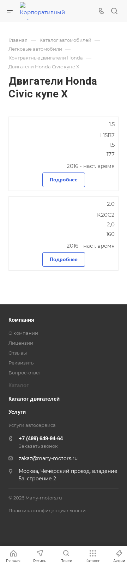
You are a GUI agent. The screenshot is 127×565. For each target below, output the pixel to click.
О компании (23, 333)
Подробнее (64, 179)
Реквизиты (21, 363)
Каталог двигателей (34, 399)
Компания (21, 320)
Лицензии (20, 343)
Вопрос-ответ (24, 372)
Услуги (17, 412)
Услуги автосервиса (32, 425)
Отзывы (17, 353)
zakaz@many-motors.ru (48, 458)
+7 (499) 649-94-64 (41, 438)
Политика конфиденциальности (47, 510)
